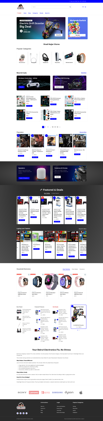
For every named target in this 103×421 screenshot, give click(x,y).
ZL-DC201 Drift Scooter (79, 325)
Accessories (43, 208)
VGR (26, 110)
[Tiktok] (23, 413)
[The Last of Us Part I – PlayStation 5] (23, 140)
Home (25, 13)
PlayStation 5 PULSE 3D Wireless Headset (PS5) (22, 211)
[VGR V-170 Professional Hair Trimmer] (21, 114)
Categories (35, 13)
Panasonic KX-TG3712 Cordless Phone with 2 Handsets (27, 330)
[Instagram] (21, 413)
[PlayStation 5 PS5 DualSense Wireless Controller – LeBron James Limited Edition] (33, 201)
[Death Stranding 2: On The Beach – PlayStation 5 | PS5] (79, 140)
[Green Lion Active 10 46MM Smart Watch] (23, 281)
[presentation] (16, 57)
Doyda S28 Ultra (21, 244)
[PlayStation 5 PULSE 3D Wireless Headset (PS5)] (22, 201)
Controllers (32, 208)
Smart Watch (20, 291)
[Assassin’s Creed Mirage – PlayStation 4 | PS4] (65, 140)
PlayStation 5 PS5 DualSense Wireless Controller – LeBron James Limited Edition (34, 212)
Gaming (31, 243)
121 (55, 127)
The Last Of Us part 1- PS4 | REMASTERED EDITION (36, 152)
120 (52, 127)
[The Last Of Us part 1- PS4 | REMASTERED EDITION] (37, 140)
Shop (29, 13)
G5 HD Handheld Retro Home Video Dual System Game (27, 311)
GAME (18, 148)
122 (57, 127)
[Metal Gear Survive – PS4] (51, 140)
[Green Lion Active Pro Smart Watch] (37, 281)
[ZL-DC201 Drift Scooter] (78, 314)
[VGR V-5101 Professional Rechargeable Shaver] (45, 101)
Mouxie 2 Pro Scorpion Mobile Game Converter (33, 246)
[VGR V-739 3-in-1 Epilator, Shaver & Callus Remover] (69, 101)
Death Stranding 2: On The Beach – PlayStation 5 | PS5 (79, 152)
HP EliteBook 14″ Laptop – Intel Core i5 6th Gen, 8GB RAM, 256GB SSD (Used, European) (69, 247)
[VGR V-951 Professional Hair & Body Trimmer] (69, 114)
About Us (47, 13)
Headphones (20, 208)
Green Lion (28, 95)
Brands (41, 13)
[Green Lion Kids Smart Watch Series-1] (51, 281)
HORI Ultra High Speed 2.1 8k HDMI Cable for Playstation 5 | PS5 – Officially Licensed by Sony (45, 320)
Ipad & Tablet (20, 243)
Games (33, 148)
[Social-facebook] (18, 413)
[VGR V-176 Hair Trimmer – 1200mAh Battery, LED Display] (45, 114)
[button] (29, 106)
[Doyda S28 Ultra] (22, 236)
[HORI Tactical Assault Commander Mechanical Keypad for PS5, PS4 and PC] (57, 201)
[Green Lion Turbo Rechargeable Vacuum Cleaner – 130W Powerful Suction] (21, 101)
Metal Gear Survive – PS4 (51, 150)
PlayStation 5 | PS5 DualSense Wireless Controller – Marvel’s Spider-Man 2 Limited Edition (69, 212)
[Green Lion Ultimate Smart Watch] (65, 281)
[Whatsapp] (26, 413)
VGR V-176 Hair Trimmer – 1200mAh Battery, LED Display (55, 113)
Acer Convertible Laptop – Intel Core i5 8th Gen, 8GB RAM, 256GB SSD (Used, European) (45, 247)
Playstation (22, 148)
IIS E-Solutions (28, 418)
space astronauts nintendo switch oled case (27, 317)
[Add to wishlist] (24, 97)
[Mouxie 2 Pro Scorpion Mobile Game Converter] (33, 236)
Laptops (42, 243)
